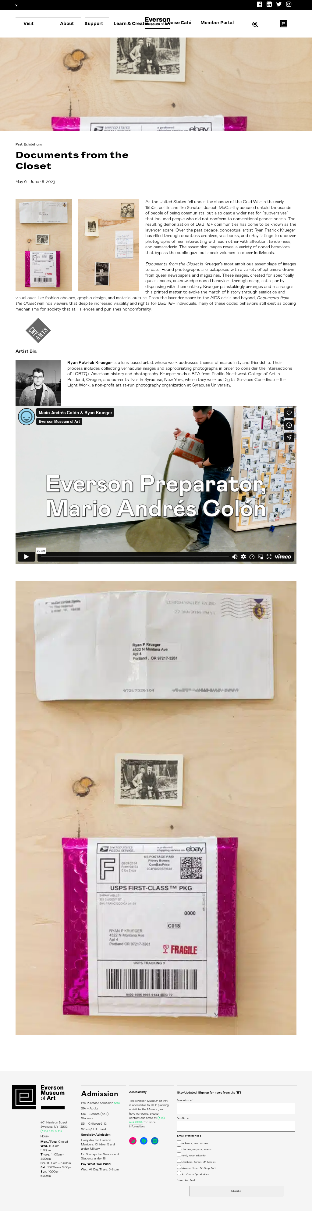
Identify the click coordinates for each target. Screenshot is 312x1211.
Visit (28, 23)
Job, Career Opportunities (195, 1174)
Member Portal (217, 22)
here (117, 1103)
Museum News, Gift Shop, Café (199, 1168)
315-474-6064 (97, 15)
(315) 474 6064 (51, 1131)
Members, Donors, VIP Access (199, 1161)
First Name (183, 1117)
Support (93, 23)
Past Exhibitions (29, 144)
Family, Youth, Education (194, 1155)
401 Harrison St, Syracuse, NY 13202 (48, 15)
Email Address (185, 1099)
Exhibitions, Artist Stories (195, 1143)
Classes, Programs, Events (197, 1149)
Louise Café (178, 22)
